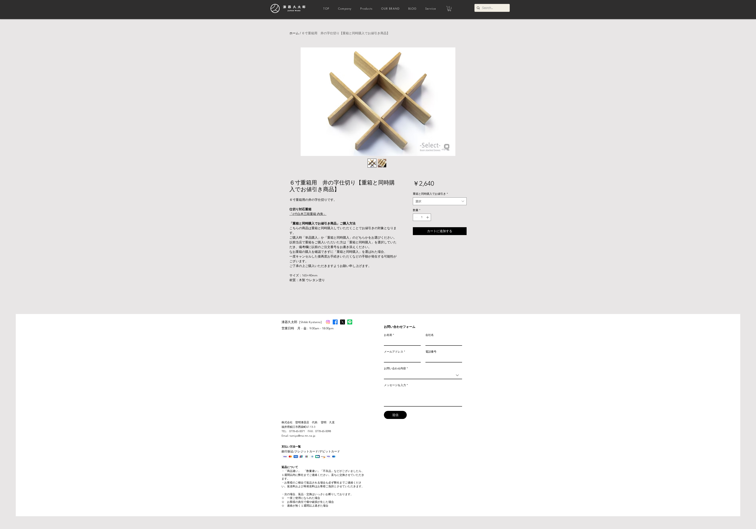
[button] (449, 8)
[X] (342, 322)
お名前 (389, 334)
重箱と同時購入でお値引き (430, 193)
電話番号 (430, 351)
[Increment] (427, 217)
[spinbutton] (421, 217)
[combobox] (440, 201)
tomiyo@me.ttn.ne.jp (302, 435)
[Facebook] (335, 322)
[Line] (349, 322)
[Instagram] (327, 322)
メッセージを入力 (396, 385)
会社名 (429, 334)
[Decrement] (415, 217)
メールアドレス (394, 351)
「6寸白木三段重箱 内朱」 (307, 214)
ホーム (294, 33)
